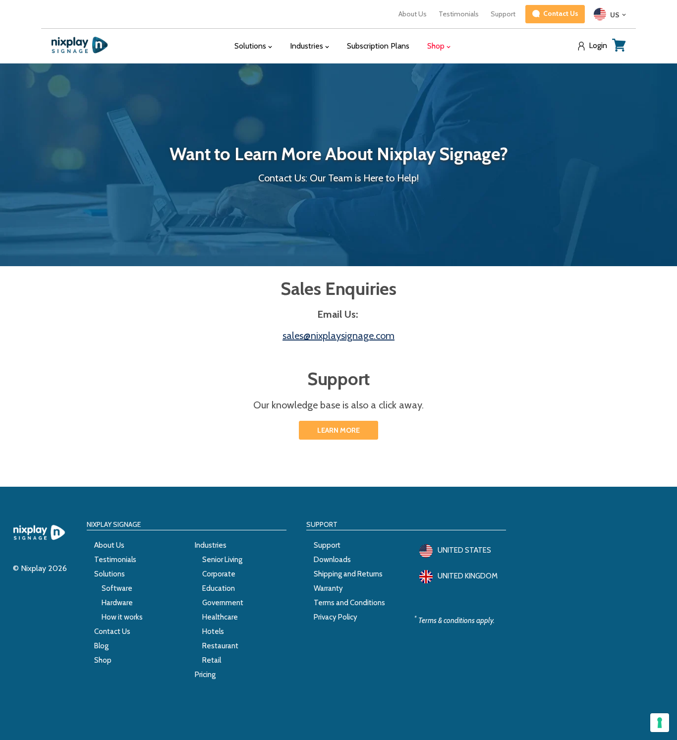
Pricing (205, 674)
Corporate (218, 573)
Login (598, 45)
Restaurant (220, 645)
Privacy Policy (335, 617)
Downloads (332, 559)
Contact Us (112, 631)
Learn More (338, 430)
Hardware (117, 602)
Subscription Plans (378, 46)
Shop (103, 660)
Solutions (109, 573)
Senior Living (222, 559)
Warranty (328, 588)
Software (117, 588)
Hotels (213, 631)
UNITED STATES (464, 550)
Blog (101, 645)
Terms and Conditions (349, 602)
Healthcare (220, 617)
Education (218, 588)
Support (503, 13)
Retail (211, 660)
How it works (122, 617)
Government (222, 602)
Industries (210, 545)
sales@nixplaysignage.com (338, 336)
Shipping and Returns (348, 573)
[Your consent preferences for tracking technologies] (659, 722)
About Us (412, 13)
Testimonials (459, 13)
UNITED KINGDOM (468, 575)
